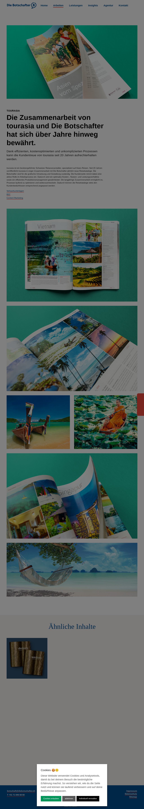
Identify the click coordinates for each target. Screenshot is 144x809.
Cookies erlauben (51, 798)
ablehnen (69, 798)
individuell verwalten (88, 798)
